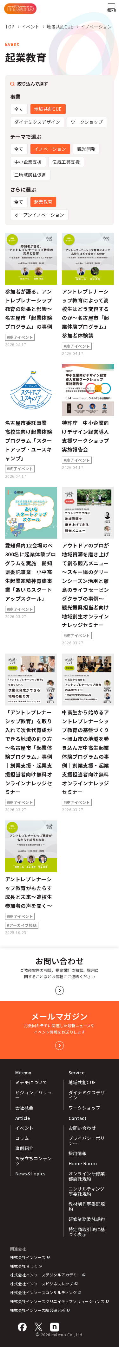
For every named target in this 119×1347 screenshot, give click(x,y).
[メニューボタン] (111, 8)
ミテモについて (31, 1082)
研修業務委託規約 (87, 1219)
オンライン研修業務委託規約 (87, 1176)
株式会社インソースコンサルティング (43, 1292)
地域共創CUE (48, 109)
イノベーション (50, 149)
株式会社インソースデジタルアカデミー (45, 1274)
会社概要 (24, 1107)
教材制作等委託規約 (87, 1206)
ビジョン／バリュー (33, 1095)
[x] (38, 1327)
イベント (24, 1128)
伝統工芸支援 (66, 162)
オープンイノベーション (39, 215)
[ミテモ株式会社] (20, 8)
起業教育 (43, 202)
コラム (22, 1138)
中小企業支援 (28, 162)
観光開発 (86, 149)
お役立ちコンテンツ (33, 1161)
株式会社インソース (27, 1257)
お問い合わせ (82, 1128)
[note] (54, 1327)
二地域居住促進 (30, 175)
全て (18, 109)
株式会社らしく (24, 1266)
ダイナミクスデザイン (37, 122)
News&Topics (30, 1173)
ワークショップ (87, 122)
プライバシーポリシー (87, 1140)
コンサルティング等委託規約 (87, 1191)
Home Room (83, 1163)
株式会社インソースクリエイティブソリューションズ (57, 1301)
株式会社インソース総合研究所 (37, 1310)
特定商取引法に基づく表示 (87, 1231)
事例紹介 (24, 1148)
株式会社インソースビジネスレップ (41, 1283)
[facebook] (22, 1327)
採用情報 (78, 1153)
